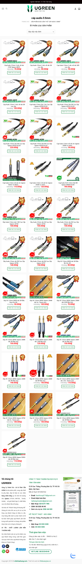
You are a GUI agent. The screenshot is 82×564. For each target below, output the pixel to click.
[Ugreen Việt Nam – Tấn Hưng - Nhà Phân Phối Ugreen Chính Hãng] (41, 9)
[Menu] (3, 8)
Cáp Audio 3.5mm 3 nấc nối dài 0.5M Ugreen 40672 (14, 66)
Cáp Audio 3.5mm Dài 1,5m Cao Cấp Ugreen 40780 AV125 (41, 105)
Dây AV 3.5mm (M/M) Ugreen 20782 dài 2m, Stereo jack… (14, 419)
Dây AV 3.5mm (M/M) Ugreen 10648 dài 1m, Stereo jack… (41, 301)
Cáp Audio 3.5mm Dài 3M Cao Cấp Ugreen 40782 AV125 (14, 144)
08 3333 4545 (44, 524)
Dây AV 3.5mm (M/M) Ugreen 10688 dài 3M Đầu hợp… (14, 380)
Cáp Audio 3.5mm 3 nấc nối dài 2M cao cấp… (14, 105)
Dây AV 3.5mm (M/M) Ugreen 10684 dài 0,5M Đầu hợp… (68, 301)
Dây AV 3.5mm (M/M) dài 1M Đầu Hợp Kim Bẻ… (14, 301)
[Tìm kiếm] (6, 9)
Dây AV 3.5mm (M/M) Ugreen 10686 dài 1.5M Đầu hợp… (41, 340)
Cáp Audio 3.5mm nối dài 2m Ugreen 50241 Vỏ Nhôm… (14, 184)
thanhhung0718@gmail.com (45, 495)
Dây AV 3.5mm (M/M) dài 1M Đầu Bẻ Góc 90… (68, 262)
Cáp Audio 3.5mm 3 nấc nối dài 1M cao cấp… (41, 66)
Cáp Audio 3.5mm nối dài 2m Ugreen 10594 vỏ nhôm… (68, 144)
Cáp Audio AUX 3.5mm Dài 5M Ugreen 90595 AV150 (68, 184)
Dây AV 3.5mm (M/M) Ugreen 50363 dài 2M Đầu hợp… (14, 458)
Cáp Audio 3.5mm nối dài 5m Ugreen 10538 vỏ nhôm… (41, 184)
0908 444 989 (47, 509)
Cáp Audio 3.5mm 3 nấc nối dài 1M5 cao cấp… (68, 66)
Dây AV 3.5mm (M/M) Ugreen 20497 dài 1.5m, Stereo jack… (68, 380)
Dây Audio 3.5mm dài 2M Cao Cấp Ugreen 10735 (68, 223)
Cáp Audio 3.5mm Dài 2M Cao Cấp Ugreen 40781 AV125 (68, 105)
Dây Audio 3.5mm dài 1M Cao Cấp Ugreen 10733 (41, 223)
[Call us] (3, 551)
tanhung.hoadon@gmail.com (41, 501)
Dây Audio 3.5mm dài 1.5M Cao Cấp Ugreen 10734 (14, 223)
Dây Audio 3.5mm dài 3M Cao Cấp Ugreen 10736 (14, 262)
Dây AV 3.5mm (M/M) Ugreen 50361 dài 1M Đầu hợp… (68, 419)
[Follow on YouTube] (7, 551)
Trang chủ (25, 21)
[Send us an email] (7, 546)
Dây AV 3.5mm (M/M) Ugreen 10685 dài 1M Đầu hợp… (14, 340)
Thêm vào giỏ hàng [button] (14, 72)
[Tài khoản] (75, 8)
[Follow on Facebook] (3, 546)
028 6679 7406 (44, 504)
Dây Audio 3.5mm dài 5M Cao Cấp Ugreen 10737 (41, 262)
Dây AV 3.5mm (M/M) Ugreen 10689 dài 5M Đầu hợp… (41, 380)
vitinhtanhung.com (20, 561)
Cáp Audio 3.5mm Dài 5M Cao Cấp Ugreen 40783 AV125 (41, 144)
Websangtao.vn (45, 561)
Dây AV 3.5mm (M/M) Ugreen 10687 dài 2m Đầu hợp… (68, 340)
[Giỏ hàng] (79, 8)
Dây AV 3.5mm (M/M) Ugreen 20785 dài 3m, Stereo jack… (41, 419)
